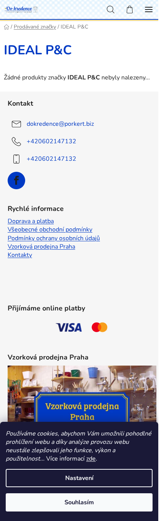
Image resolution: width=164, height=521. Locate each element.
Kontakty (20, 255)
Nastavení (79, 478)
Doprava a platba (31, 221)
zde (91, 458)
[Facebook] (16, 180)
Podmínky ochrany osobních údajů (54, 238)
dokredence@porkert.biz (60, 124)
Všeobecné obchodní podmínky (50, 229)
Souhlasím (79, 502)
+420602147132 (51, 141)
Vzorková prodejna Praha (41, 246)
